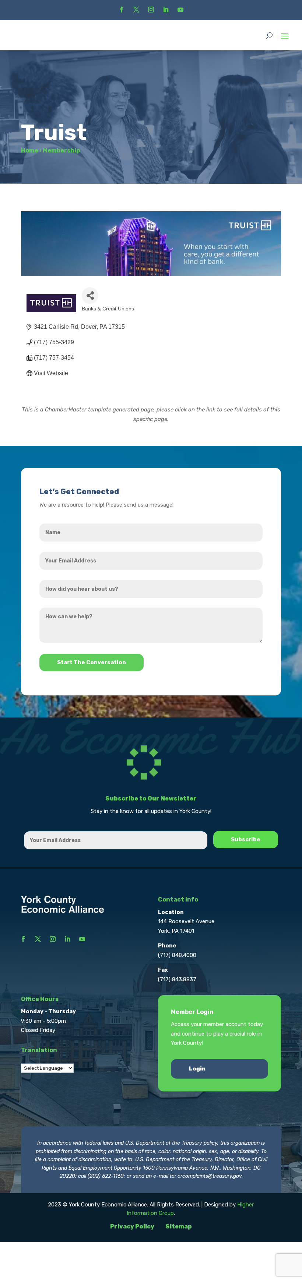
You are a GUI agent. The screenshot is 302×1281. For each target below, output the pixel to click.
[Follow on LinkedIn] (166, 9)
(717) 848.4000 (177, 955)
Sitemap (178, 1226)
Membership (61, 150)
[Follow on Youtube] (180, 9)
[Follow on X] (136, 9)
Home (29, 150)
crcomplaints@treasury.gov (210, 1176)
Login (197, 1068)
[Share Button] (90, 295)
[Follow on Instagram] (151, 9)
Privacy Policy (132, 1226)
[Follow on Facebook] (121, 9)
